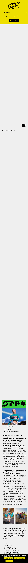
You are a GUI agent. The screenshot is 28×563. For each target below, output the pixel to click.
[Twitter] (12, 16)
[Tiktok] (17, 16)
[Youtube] (14, 16)
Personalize (9, 560)
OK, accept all (9, 558)
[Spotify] (20, 16)
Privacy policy (18, 560)
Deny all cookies (20, 558)
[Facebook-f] (9, 16)
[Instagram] (6, 16)
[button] (7, 12)
